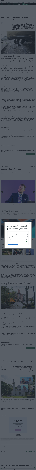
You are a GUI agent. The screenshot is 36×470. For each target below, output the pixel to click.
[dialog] (18, 235)
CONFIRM (13, 244)
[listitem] (18, 232)
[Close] (30, 223)
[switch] (27, 234)
